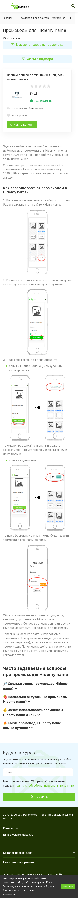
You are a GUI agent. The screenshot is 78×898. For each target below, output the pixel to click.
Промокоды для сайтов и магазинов (42, 17)
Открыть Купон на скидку (23, 124)
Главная (8, 17)
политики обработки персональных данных (45, 785)
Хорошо (68, 886)
